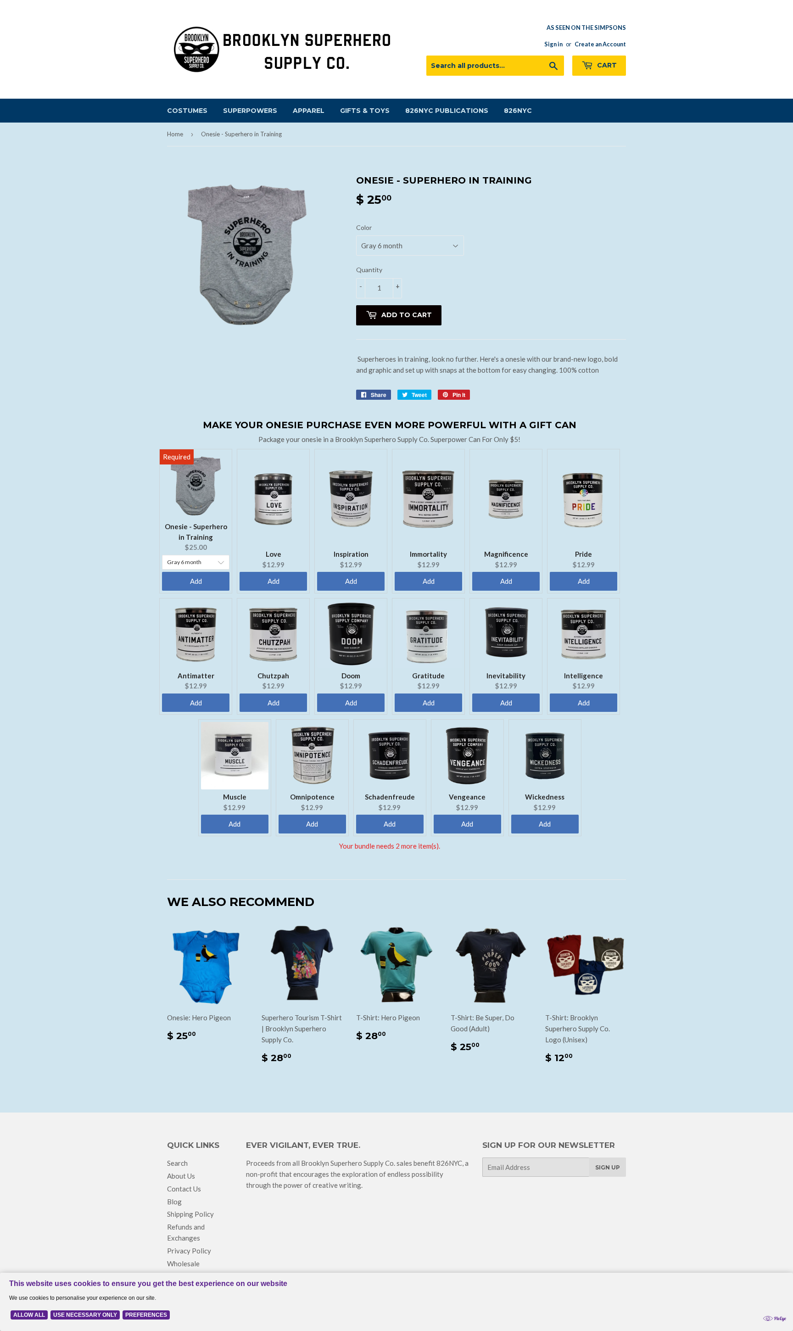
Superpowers (250, 110)
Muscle (234, 797)
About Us (181, 1176)
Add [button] (196, 581)
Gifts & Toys (365, 110)
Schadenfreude (390, 797)
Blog (174, 1201)
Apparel (308, 110)
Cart (606, 65)
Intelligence (583, 675)
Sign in (553, 44)
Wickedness (544, 797)
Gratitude (428, 675)
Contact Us (184, 1189)
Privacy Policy (189, 1251)
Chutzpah (273, 675)
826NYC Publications (446, 110)
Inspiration (351, 554)
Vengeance (467, 797)
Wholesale (183, 1263)
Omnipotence (312, 797)
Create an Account (600, 44)
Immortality (428, 554)
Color (364, 227)
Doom (350, 675)
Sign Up (607, 1167)
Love (273, 554)
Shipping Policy (190, 1214)
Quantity (369, 270)
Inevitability (505, 675)
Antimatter (196, 675)
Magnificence (506, 554)
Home (175, 134)
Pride (583, 554)
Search (177, 1163)
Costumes (187, 110)
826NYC (518, 110)
